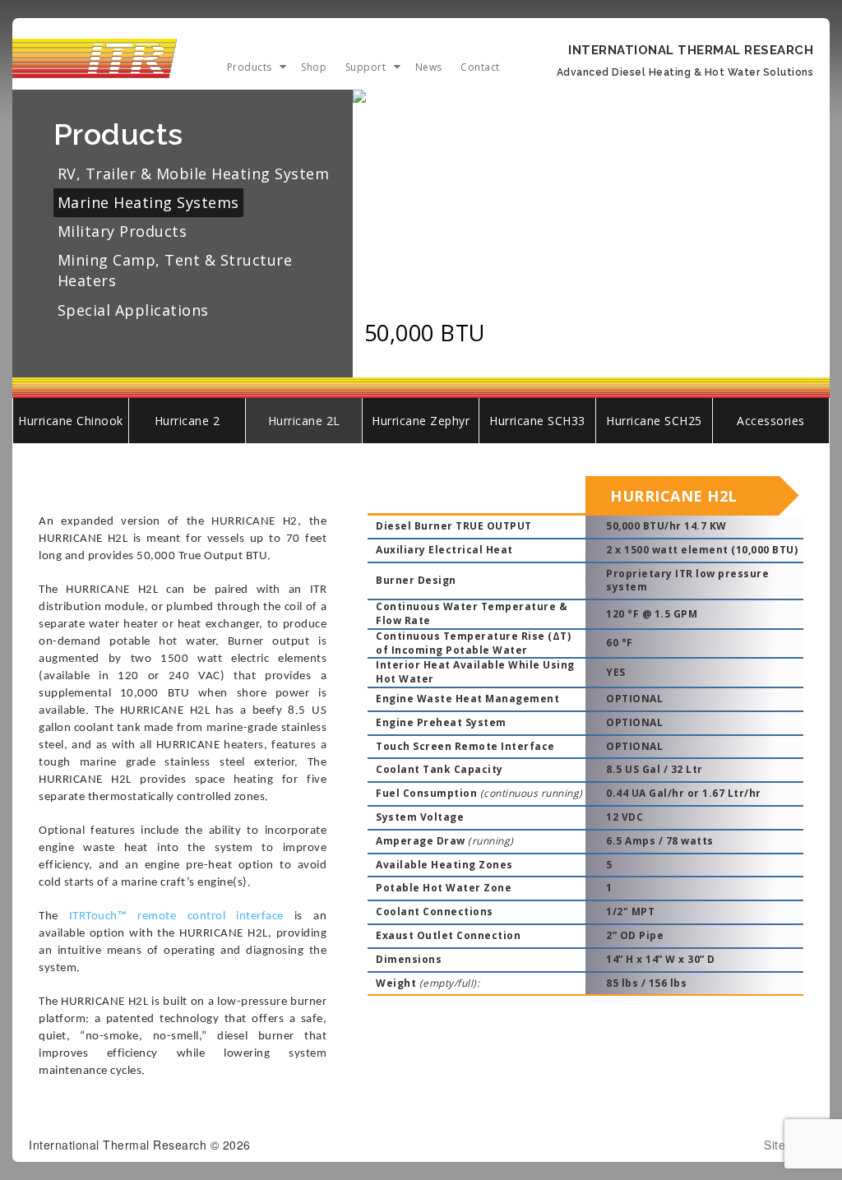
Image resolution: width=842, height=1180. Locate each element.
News (428, 67)
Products (249, 67)
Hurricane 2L (304, 420)
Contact (480, 67)
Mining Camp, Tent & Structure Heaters (175, 270)
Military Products (122, 231)
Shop (313, 67)
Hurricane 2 (187, 420)
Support (365, 67)
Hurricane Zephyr (421, 420)
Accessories (771, 420)
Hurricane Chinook (70, 420)
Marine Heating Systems (148, 202)
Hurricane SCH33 (537, 420)
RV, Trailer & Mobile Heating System (194, 173)
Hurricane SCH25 (654, 420)
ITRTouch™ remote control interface (176, 916)
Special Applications (133, 310)
